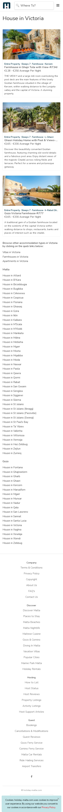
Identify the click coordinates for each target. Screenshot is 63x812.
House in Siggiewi (13, 395)
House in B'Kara (12, 280)
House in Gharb (11, 476)
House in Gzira (11, 311)
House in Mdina (11, 337)
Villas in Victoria (11, 252)
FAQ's (31, 591)
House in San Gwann (14, 386)
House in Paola (11, 368)
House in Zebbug (12, 543)
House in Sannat (12, 516)
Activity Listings (32, 706)
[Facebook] (32, 776)
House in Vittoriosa (13, 435)
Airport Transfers (31, 766)
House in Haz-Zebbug (15, 444)
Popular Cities (31, 657)
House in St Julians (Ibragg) (18, 408)
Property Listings (31, 700)
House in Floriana (12, 302)
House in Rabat (11, 382)
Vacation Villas (31, 651)
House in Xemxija (12, 439)
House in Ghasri (11, 481)
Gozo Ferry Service (32, 742)
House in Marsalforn (14, 489)
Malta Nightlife (31, 628)
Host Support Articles (31, 711)
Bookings (31, 725)
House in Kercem (12, 485)
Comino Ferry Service (31, 748)
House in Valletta (12, 431)
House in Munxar (12, 498)
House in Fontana (13, 467)
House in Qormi (11, 377)
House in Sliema (12, 400)
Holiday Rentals (31, 669)
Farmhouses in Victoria (15, 256)
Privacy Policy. (49, 807)
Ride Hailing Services (31, 760)
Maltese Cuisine (32, 634)
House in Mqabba (13, 355)
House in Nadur (11, 503)
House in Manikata (13, 333)
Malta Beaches (31, 622)
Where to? (28, 6)
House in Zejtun (11, 448)
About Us (31, 585)
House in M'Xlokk (12, 328)
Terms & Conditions (31, 567)
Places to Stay (31, 616)
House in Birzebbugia (15, 284)
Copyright (31, 579)
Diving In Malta (31, 645)
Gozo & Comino (31, 639)
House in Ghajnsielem (15, 472)
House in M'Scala (12, 324)
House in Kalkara (12, 320)
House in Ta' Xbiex (13, 426)
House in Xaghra (12, 529)
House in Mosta (11, 351)
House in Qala (10, 507)
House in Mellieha (13, 342)
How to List (31, 682)
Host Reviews (31, 694)
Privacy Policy (31, 573)
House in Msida (11, 360)
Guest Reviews (31, 737)
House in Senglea (13, 391)
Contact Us (31, 597)
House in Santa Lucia (14, 520)
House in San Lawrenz (15, 512)
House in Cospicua (13, 297)
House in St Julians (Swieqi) (18, 417)
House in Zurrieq (12, 453)
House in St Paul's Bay (15, 422)
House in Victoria (12, 525)
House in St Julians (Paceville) (19, 413)
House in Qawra (12, 373)
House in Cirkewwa (14, 293)
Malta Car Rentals (31, 754)
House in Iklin (10, 315)
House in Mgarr (11, 346)
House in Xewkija (12, 534)
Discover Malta (31, 610)
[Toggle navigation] (57, 5)
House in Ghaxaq (12, 306)
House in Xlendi (11, 538)
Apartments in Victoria (15, 261)
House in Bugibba (13, 288)
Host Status (31, 688)
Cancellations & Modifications (31, 731)
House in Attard (12, 275)
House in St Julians (13, 404)
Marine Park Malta (31, 663)
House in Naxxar (12, 364)
